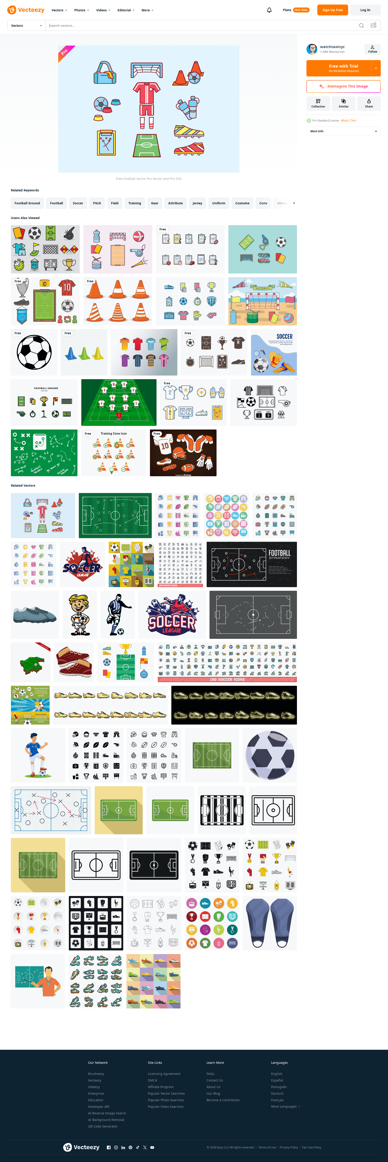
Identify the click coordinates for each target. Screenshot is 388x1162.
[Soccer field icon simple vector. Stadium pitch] (222, 810)
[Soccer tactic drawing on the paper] (51, 810)
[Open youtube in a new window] (152, 1147)
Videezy (94, 1087)
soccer (78, 203)
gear (154, 203)
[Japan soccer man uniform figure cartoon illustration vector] (38, 755)
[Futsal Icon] (214, 352)
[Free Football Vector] (262, 249)
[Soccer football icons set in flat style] (270, 865)
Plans (287, 10)
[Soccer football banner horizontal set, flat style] (30, 705)
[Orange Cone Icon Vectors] (117, 301)
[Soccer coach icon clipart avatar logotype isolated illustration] (38, 981)
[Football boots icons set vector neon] (234, 705)
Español (277, 1080)
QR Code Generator (103, 1126)
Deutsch (277, 1093)
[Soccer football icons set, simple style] (212, 865)
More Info (316, 131)
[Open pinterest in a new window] (130, 1147)
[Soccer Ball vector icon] (34, 352)
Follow (372, 52)
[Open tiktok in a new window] (138, 1147)
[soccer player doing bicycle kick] (172, 615)
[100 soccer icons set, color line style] (227, 662)
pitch (97, 203)
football (56, 203)
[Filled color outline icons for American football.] (275, 515)
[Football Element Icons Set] (183, 453)
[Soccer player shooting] (82, 564)
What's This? (349, 120)
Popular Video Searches (166, 1106)
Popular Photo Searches (166, 1100)
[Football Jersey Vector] (144, 352)
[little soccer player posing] (80, 615)
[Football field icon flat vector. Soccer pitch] (119, 810)
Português (279, 1087)
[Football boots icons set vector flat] (96, 981)
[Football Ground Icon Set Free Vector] (44, 402)
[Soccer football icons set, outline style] (154, 923)
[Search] (361, 25)
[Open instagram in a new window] (116, 1147)
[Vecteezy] (25, 10)
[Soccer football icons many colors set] (212, 923)
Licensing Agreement (164, 1074)
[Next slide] (290, 203)
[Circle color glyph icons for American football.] (226, 515)
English (276, 1074)
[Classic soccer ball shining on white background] (270, 755)
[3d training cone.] (84, 352)
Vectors (57, 10)
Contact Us (215, 1080)
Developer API (98, 1106)
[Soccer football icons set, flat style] (131, 564)
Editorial (124, 10)
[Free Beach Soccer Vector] (117, 249)
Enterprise (96, 1093)
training (134, 203)
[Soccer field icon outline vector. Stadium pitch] (96, 865)
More (146, 10)
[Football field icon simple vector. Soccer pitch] (154, 865)
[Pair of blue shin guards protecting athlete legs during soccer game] (270, 923)
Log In (365, 10)
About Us (213, 1087)
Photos (79, 10)
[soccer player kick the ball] (118, 615)
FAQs (210, 1074)
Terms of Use (267, 1147)
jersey (197, 203)
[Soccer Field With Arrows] (253, 615)
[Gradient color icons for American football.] (177, 515)
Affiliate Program (161, 1087)
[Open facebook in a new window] (109, 1147)
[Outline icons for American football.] (154, 755)
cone (263, 203)
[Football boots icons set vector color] (110, 705)
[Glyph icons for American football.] (96, 755)
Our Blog (213, 1093)
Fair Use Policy (311, 1147)
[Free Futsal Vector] (190, 301)
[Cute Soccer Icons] (45, 249)
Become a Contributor (223, 1100)
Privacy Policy (289, 1147)
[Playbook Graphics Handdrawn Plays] (44, 453)
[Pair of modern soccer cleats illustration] (35, 615)
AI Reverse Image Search (107, 1113)
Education (95, 1100)
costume (242, 203)
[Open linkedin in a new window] (123, 1147)
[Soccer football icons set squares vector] (96, 923)
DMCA (152, 1080)
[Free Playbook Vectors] (190, 249)
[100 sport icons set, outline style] (180, 564)
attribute (175, 203)
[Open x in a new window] (145, 1147)
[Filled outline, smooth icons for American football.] (33, 564)
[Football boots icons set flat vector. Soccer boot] (153, 981)
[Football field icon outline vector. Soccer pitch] (273, 810)
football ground (27, 203)
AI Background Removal (106, 1120)
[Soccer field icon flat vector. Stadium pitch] (212, 755)
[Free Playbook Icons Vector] (45, 301)
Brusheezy (96, 1074)
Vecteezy (94, 1080)
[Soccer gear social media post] (274, 352)
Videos (101, 10)
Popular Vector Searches (166, 1093)
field (114, 203)
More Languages (284, 1106)
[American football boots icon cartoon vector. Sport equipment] (74, 662)
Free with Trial (344, 68)
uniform (218, 203)
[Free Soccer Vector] (125, 662)
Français (277, 1100)
